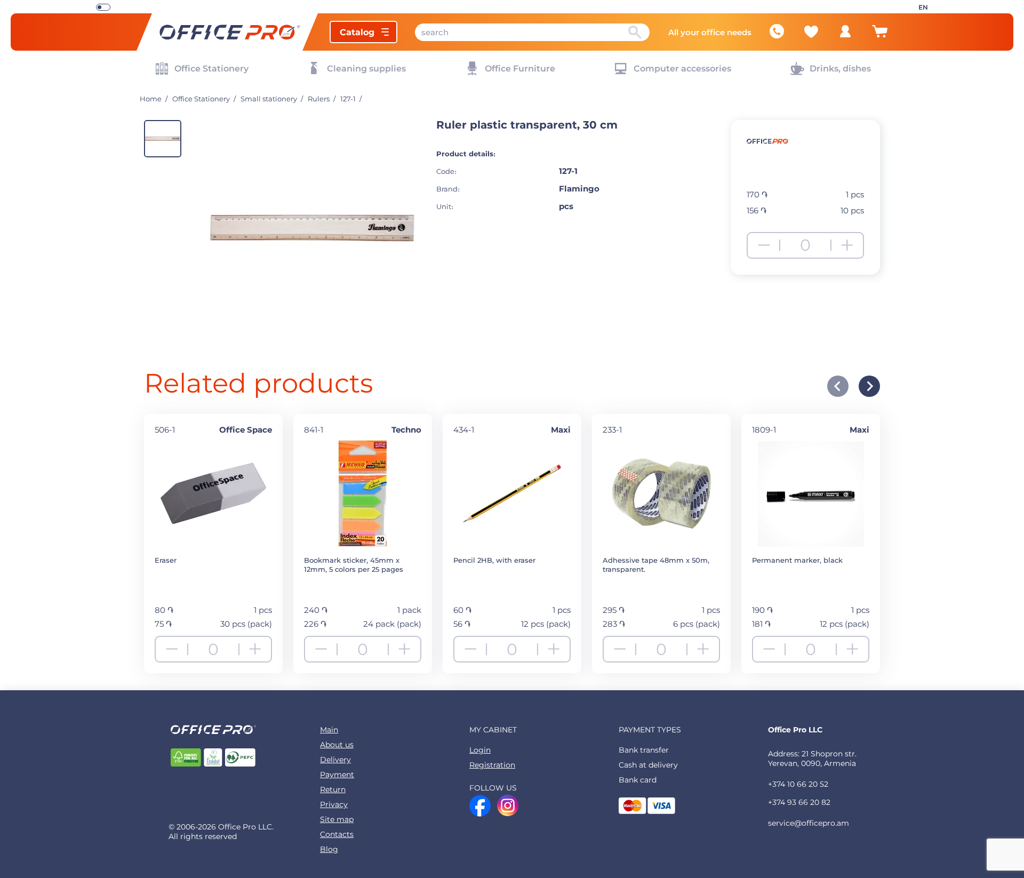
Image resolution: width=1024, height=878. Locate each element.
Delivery (335, 759)
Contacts (337, 834)
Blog (329, 849)
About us (337, 744)
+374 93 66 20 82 (799, 802)
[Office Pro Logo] (227, 32)
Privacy (334, 804)
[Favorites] (811, 31)
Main (329, 730)
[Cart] (879, 36)
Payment (337, 774)
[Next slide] (869, 386)
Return (333, 789)
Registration (492, 765)
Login (480, 750)
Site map (337, 819)
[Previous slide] (838, 386)
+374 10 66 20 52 (798, 784)
